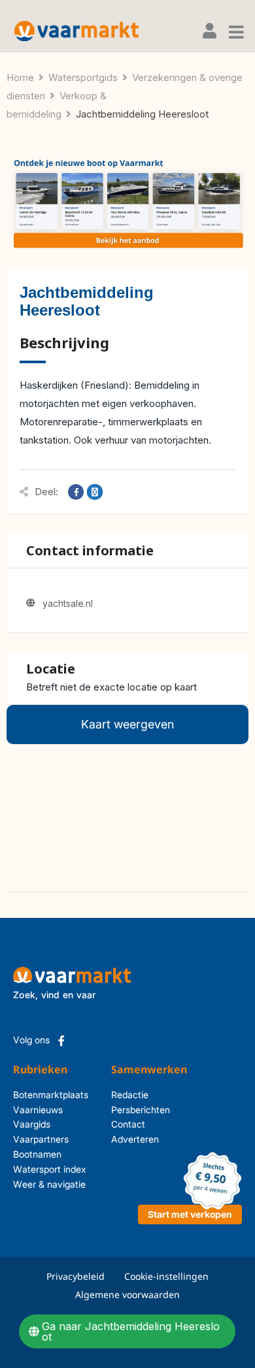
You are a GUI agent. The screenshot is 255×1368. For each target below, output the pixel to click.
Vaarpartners (41, 1139)
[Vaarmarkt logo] (76, 31)
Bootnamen (37, 1154)
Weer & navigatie (49, 1184)
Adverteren (121, 1139)
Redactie (121, 1094)
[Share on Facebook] (76, 492)
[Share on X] (95, 492)
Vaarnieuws (38, 1109)
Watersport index (49, 1169)
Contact (121, 1124)
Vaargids (31, 1124)
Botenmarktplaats (50, 1094)
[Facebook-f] (61, 1040)
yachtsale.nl (67, 603)
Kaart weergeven (127, 724)
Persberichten (121, 1109)
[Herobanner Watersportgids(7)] (127, 204)
